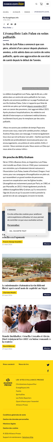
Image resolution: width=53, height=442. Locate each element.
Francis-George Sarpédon (12, 242)
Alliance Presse (22, 405)
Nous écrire (24, 364)
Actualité (16, 12)
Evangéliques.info (22, 388)
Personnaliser (13, 225)
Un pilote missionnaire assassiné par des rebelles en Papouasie (23, 236)
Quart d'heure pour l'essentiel (27, 401)
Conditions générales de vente (14, 415)
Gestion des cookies (10, 428)
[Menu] (47, 3)
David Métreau (8, 346)
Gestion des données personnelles (16, 419)
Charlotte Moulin (9, 293)
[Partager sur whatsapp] (15, 24)
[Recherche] (36, 3)
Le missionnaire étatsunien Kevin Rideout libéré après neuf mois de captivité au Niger (24, 287)
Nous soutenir (9, 364)
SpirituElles (20, 394)
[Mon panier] (41, 4)
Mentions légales (9, 424)
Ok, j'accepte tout (17, 231)
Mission (27, 12)
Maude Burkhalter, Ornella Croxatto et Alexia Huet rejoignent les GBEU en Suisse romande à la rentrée (26, 339)
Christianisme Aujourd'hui (26, 384)
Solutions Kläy (27, 437)
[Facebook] (48, 371)
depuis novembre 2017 (37, 106)
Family (18, 391)
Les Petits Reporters (23, 398)
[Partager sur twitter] (8, 24)
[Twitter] (48, 365)
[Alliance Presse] (8, 385)
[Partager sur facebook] (4, 24)
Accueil (6, 12)
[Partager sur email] (11, 24)
